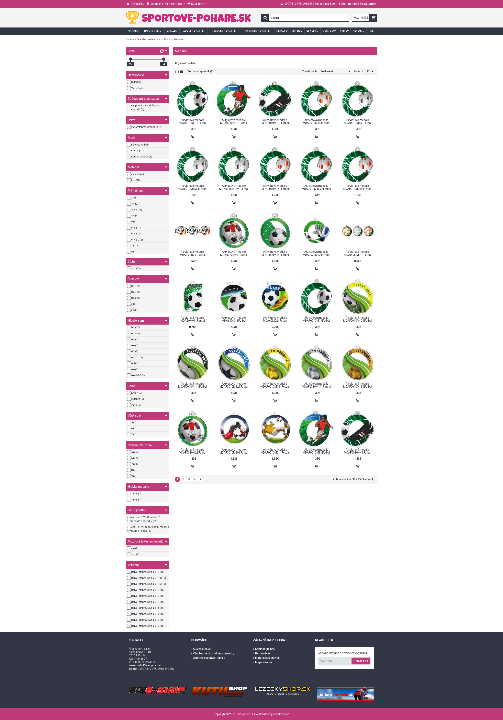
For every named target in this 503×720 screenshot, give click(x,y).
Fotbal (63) (137, 150)
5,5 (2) (134, 203)
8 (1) (133, 251)
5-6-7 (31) (136, 209)
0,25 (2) (135, 291)
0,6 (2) (134, 345)
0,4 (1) (134, 339)
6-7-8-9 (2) (137, 239)
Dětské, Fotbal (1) (141, 144)
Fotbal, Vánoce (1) (141, 156)
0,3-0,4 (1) (136, 333)
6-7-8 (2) (136, 233)
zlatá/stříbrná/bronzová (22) (147, 126)
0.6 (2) (134, 369)
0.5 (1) (134, 363)
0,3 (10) (135, 297)
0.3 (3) (134, 351)
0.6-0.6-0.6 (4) (139, 375)
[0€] (130, 59)
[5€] (163, 59)
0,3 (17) (135, 327)
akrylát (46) (137, 174)
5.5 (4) (134, 215)
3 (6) (133, 303)
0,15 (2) (135, 286)
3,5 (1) (134, 197)
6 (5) (133, 221)
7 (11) (134, 245)
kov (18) (135, 180)
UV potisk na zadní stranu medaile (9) (145, 107)
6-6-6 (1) (136, 227)
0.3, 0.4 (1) (137, 357)
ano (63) (136, 268)
